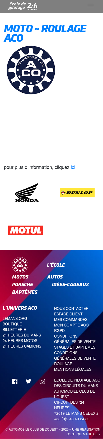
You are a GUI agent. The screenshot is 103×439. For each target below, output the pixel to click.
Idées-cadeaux (70, 284)
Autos (55, 277)
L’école (56, 265)
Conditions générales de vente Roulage (75, 358)
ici (72, 166)
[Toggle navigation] (90, 5)
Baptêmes (24, 292)
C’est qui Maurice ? (83, 434)
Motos (20, 277)
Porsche (22, 284)
